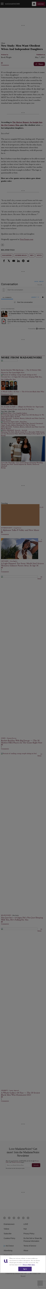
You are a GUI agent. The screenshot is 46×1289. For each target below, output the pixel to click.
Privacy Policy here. (29, 1264)
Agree (25, 1269)
